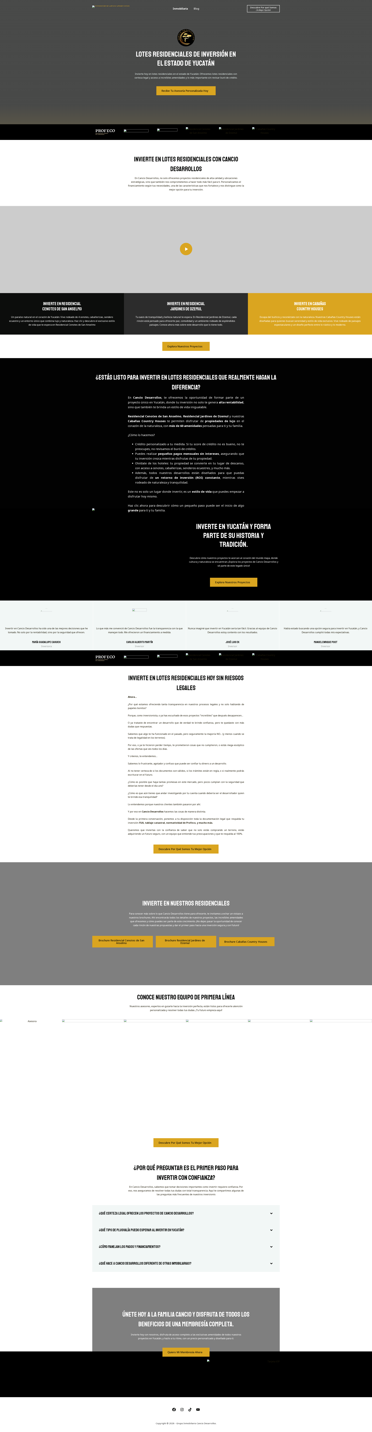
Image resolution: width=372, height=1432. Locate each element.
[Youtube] (198, 1409)
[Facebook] (174, 1409)
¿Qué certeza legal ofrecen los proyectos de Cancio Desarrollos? (146, 1213)
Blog (196, 8)
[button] (186, 1213)
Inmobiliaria (180, 8)
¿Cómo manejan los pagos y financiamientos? (129, 1246)
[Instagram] (182, 1409)
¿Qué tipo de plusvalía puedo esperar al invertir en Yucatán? (141, 1230)
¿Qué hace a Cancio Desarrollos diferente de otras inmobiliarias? (145, 1263)
